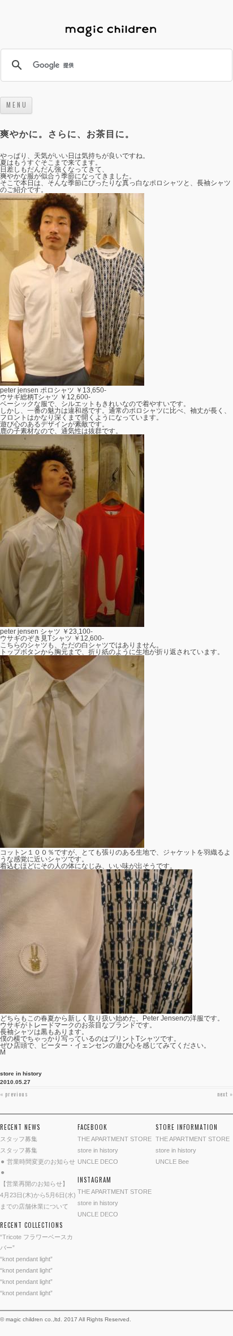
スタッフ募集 (18, 1139)
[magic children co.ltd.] (116, 32)
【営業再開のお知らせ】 (34, 1183)
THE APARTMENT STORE (114, 1139)
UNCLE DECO (97, 1161)
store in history (21, 1073)
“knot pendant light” (26, 1259)
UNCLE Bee (172, 1161)
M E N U (16, 104)
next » (225, 1094)
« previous (14, 1094)
